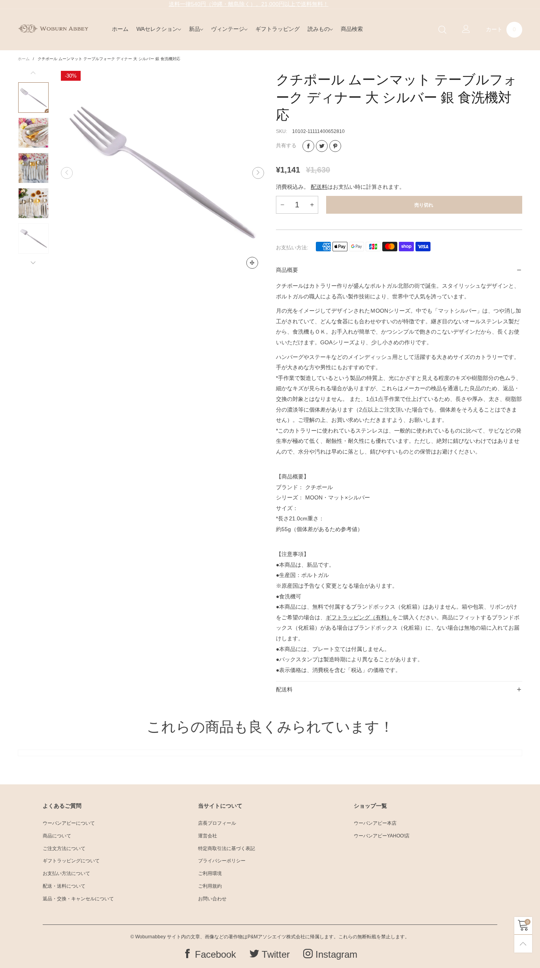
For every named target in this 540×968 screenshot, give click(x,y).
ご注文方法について (64, 848)
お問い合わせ (212, 899)
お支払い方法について (66, 873)
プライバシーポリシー (221, 861)
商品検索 (352, 29)
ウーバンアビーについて (69, 823)
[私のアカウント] (466, 29)
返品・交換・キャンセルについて (78, 899)
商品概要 (287, 270)
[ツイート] (322, 146)
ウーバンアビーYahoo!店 (382, 836)
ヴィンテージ (227, 29)
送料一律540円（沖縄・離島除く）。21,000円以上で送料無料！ (249, 4)
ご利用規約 (210, 886)
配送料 (319, 187)
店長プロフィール (217, 823)
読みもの (319, 29)
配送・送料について (64, 886)
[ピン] (335, 146)
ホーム (120, 29)
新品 (194, 29)
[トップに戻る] (523, 944)
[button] (67, 173)
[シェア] (308, 146)
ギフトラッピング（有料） (359, 617)
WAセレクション (157, 29)
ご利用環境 (210, 873)
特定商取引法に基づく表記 (226, 848)
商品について (57, 836)
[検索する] (442, 30)
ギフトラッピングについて (71, 861)
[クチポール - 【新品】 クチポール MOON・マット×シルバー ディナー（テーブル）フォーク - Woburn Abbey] (162, 173)
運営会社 (207, 836)
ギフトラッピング (277, 29)
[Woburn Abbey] (53, 28)
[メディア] (252, 263)
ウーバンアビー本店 (375, 823)
